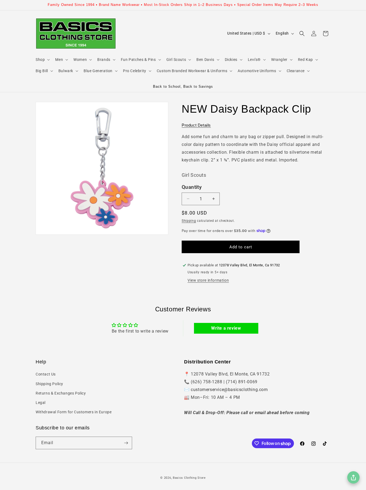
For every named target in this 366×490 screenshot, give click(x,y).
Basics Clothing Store (189, 478)
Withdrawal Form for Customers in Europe (73, 412)
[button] (42, 59)
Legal (41, 402)
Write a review (226, 328)
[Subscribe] (126, 443)
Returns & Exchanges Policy (61, 393)
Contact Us (46, 374)
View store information (208, 280)
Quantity (192, 187)
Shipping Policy (49, 384)
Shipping (189, 221)
